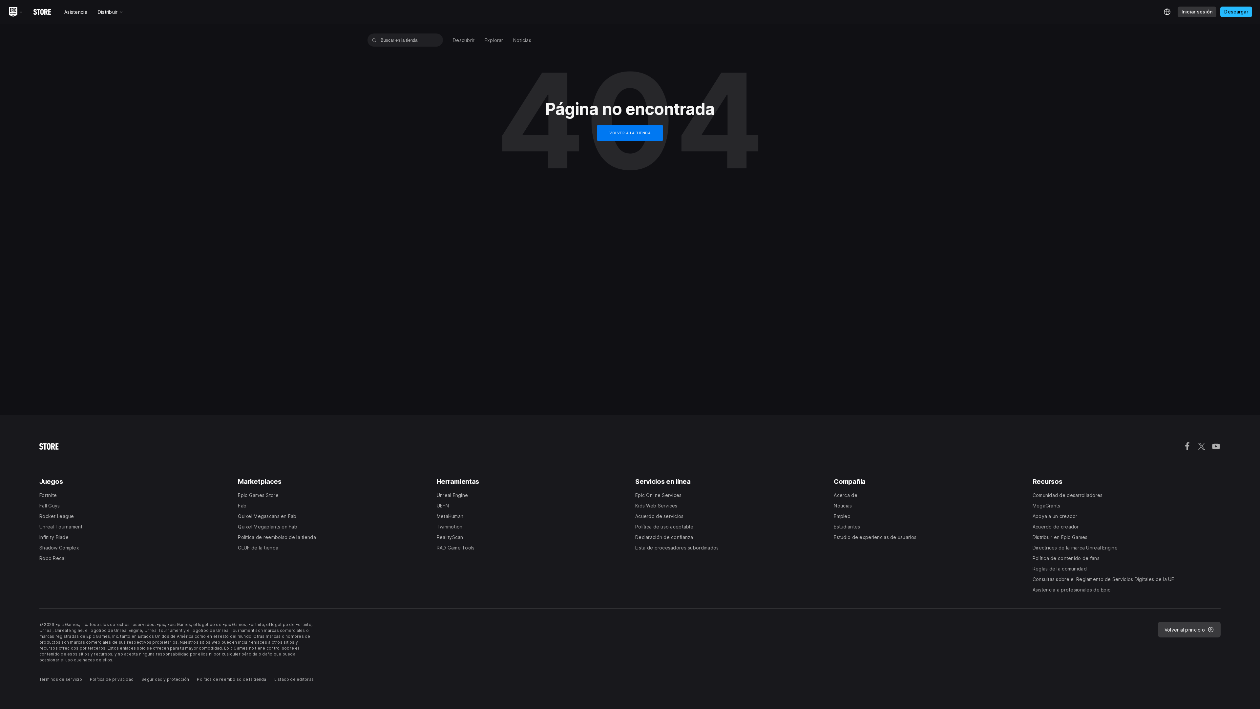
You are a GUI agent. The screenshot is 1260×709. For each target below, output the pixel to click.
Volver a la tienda (630, 133)
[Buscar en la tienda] (374, 40)
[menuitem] (464, 40)
